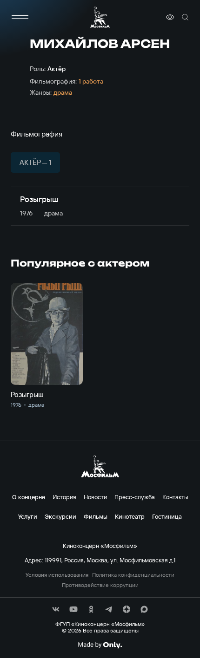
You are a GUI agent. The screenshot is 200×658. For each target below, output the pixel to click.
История (64, 497)
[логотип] (100, 17)
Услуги (27, 516)
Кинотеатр (130, 516)
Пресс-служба (134, 497)
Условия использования (57, 575)
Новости (95, 497)
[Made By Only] (100, 645)
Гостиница (167, 516)
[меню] (20, 17)
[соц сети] (56, 609)
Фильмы (95, 516)
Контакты (175, 497)
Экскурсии (60, 516)
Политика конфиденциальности (133, 575)
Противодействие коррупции (100, 585)
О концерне (28, 497)
